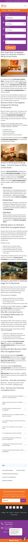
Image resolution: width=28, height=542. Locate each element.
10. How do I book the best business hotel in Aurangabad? (13, 450)
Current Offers (8, 384)
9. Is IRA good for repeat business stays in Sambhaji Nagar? (12, 444)
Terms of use (24, 512)
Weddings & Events (18, 384)
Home (4, 10)
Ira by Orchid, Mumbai (7, 470)
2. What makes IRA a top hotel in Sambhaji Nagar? (12, 403)
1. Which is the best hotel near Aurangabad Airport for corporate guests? (12, 396)
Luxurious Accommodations (9, 477)
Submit (23, 500)
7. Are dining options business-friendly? (11, 433)
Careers (11, 512)
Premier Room (8, 200)
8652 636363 (17, 1)
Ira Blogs (3, 512)
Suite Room (7, 212)
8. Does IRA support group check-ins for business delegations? (12, 438)
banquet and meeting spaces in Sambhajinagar (12, 233)
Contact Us (17, 512)
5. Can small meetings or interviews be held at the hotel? (13, 421)
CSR (7, 512)
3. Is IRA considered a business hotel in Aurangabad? (11, 409)
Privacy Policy (14, 514)
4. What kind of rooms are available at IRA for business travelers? (13, 415)
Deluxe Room (7, 187)
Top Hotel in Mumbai (7, 480)
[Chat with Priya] (24, 538)
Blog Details (16, 10)
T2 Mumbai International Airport (10, 473)
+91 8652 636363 (8, 524)
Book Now (14, 540)
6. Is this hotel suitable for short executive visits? (12, 427)
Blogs (9, 10)
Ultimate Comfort (20, 470)
